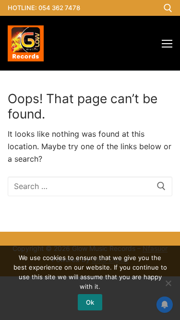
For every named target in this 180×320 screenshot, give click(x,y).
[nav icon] (167, 43)
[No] (168, 283)
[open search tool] (168, 8)
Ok (90, 302)
